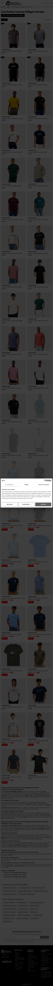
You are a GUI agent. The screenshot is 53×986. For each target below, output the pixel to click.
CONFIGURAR (25, 504)
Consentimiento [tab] (9, 484)
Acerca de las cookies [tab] (44, 484)
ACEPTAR (43, 504)
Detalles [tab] (27, 484)
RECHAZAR (10, 504)
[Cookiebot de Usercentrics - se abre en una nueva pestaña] (45, 480)
